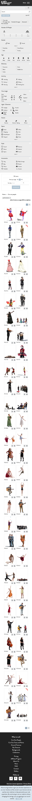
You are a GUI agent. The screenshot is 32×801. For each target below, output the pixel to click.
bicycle (20, 164)
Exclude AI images (16, 22)
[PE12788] (10, 712)
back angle (4, 96)
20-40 (18, 58)
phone (5, 166)
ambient (6, 110)
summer (6, 121)
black (4, 69)
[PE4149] (22, 317)
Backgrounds (16, 750)
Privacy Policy (27, 784)
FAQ (16, 766)
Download (16, 187)
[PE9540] (10, 626)
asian (18, 67)
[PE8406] (22, 541)
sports (5, 152)
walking (20, 79)
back (3, 94)
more (15, 46)
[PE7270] (22, 386)
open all (27, 15)
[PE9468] (22, 592)
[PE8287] (10, 523)
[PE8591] (10, 592)
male (9, 43)
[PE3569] (22, 300)
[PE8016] (10, 438)
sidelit (16, 110)
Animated (24, 22)
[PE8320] (22, 523)
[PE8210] (10, 506)
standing (6, 79)
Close (19, 799)
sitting (5, 82)
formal (19, 152)
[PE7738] (10, 403)
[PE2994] (10, 283)
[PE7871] (22, 403)
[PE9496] (10, 609)
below (24, 101)
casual (5, 147)
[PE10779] (10, 695)
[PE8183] (10, 489)
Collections (16, 752)
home (19, 137)
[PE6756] (22, 335)
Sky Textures (16, 747)
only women (20, 48)
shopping (6, 132)
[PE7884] (10, 420)
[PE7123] (22, 369)
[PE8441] (10, 575)
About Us (16, 761)
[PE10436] (10, 678)
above (24, 94)
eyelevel (25, 97)
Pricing (16, 756)
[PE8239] (22, 506)
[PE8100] (10, 455)
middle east (20, 69)
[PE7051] (10, 369)
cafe (19, 132)
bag (4, 164)
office (19, 129)
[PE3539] (10, 300)
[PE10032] (22, 644)
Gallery (16, 771)
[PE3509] (22, 283)
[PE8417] (10, 558)
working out (21, 84)
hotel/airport (7, 134)
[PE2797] (10, 232)
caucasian (5, 67)
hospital (5, 137)
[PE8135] (10, 472)
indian (4, 72)
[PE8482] (22, 575)
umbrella (6, 169)
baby (4, 58)
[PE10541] (22, 678)
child (9, 58)
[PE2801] (10, 249)
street (5, 129)
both (4, 50)
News (16, 764)
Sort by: (10, 183)
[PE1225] (10, 214)
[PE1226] (22, 214)
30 (17, 179)
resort (5, 149)
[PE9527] (22, 609)
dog (4, 161)
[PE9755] (22, 626)
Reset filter (5, 15)
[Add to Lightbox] (15, 223)
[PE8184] (22, 489)
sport (19, 134)
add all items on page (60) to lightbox (20, 200)
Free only (5, 20)
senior (28, 58)
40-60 (23, 58)
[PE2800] (22, 232)
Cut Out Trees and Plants (16, 742)
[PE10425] (22, 661)
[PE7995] (22, 420)
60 (19, 179)
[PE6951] (22, 352)
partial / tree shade (5, 113)
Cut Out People (16, 740)
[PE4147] (10, 317)
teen (14, 58)
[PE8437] (22, 558)
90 (22, 179)
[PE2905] (22, 249)
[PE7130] (10, 386)
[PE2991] (10, 266)
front (3, 101)
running (5, 84)
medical (20, 149)
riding (19, 82)
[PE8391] (10, 541)
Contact (16, 769)
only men (5, 48)
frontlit (17, 107)
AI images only (6, 22)
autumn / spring (16, 121)
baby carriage (21, 161)
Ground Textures (16, 745)
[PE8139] (22, 472)
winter (25, 121)
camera (20, 166)
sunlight (5, 107)
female (23, 43)
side (2, 97)
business (20, 147)
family (18, 50)
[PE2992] (22, 266)
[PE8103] (22, 455)
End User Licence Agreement (15, 784)
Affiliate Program (16, 759)
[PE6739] (10, 335)
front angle (4, 99)
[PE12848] (22, 712)
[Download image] (12, 223)
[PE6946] (10, 352)
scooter (20, 169)
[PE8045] (22, 438)
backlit (17, 113)
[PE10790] (22, 695)
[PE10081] (10, 661)
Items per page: (12, 179)
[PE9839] (10, 644)
